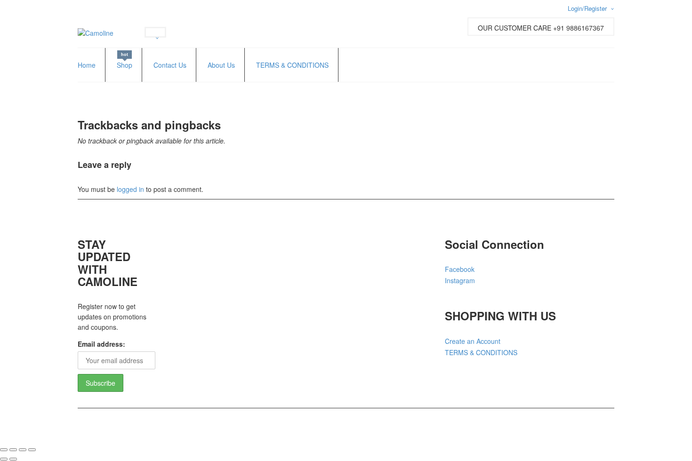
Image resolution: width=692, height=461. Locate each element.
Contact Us (169, 65)
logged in (130, 189)
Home (87, 65)
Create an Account (472, 341)
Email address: (101, 344)
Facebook (460, 269)
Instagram (460, 280)
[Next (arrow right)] (13, 459)
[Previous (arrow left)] (4, 459)
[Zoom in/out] (4, 449)
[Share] (22, 449)
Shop (124, 65)
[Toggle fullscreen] (13, 449)
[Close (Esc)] (32, 449)
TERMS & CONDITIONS (292, 65)
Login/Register (587, 8)
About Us (221, 65)
